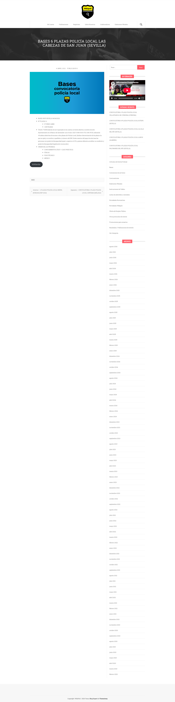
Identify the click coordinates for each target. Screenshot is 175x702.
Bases (33, 180)
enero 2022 (113, 548)
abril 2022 (112, 532)
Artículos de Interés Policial (118, 162)
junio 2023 (112, 455)
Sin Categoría (113, 233)
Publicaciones (63, 24)
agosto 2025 (113, 312)
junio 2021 (112, 586)
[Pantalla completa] (143, 98)
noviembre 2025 (114, 296)
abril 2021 (112, 597)
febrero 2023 (113, 477)
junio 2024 (112, 389)
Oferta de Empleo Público (117, 211)
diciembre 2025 (114, 290)
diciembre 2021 (114, 554)
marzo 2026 (113, 274)
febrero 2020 (113, 674)
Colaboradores (105, 24)
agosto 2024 (113, 378)
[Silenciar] (139, 98)
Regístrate (76, 24)
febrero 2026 (113, 279)
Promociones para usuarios (118, 222)
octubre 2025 (113, 301)
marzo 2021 (113, 603)
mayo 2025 (113, 329)
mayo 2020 (113, 658)
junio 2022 (112, 521)
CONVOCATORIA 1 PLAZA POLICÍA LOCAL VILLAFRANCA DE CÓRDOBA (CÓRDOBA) (123, 113)
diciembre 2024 (114, 356)
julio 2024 (112, 384)
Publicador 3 (72, 68)
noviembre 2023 (114, 427)
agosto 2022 (113, 510)
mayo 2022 (113, 526)
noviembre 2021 (114, 559)
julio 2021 (112, 581)
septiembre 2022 (114, 504)
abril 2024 (112, 400)
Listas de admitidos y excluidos (119, 195)
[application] (127, 90)
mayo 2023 (113, 460)
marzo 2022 (113, 537)
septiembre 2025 (114, 307)
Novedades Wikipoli (115, 206)
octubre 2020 (113, 630)
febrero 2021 (113, 608)
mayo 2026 (113, 263)
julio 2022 (112, 515)
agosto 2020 (113, 641)
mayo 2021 (113, 592)
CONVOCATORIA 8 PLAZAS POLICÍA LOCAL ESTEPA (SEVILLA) (126, 122)
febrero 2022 (113, 543)
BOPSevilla (36, 164)
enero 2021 (112, 614)
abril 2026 (112, 268)
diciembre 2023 (114, 422)
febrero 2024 (113, 411)
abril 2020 (112, 663)
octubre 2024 (113, 367)
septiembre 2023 (114, 438)
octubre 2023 (113, 433)
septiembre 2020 (114, 636)
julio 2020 (112, 647)
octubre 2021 (113, 565)
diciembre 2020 (114, 619)
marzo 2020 (113, 669)
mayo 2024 (113, 395)
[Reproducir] (112, 98)
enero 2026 (113, 285)
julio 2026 (112, 252)
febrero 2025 (113, 345)
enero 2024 (113, 416)
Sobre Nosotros (90, 24)
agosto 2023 (113, 444)
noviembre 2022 (114, 493)
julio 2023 (112, 449)
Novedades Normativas (117, 200)
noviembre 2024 (114, 362)
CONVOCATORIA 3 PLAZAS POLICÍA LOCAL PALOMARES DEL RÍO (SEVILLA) (123, 147)
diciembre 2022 (114, 488)
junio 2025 (112, 323)
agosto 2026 (113, 246)
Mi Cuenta (50, 24)
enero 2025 (113, 351)
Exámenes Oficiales (121, 24)
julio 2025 (112, 318)
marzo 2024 (113, 405)
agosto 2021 (113, 575)
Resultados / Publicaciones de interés (121, 228)
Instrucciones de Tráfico (117, 189)
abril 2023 (112, 466)
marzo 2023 (113, 471)
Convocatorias (114, 178)
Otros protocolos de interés (118, 217)
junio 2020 (112, 652)
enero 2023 (113, 482)
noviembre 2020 (114, 625)
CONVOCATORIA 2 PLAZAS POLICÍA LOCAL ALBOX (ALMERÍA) (126, 138)
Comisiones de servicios (117, 173)
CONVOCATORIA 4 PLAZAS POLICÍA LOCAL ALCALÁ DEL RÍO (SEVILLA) (126, 130)
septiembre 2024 (114, 373)
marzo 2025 (113, 340)
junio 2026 (112, 257)
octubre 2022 (113, 499)
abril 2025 (112, 334)
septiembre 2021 (114, 570)
